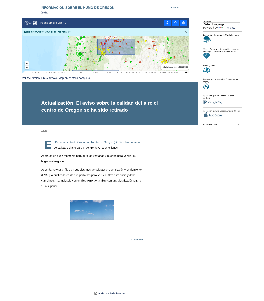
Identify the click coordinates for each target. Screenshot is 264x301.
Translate (229, 27)
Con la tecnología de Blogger (111, 293)
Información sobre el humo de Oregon (77, 7)
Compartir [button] (137, 239)
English (44, 12)
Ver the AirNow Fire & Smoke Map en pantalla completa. (56, 78)
